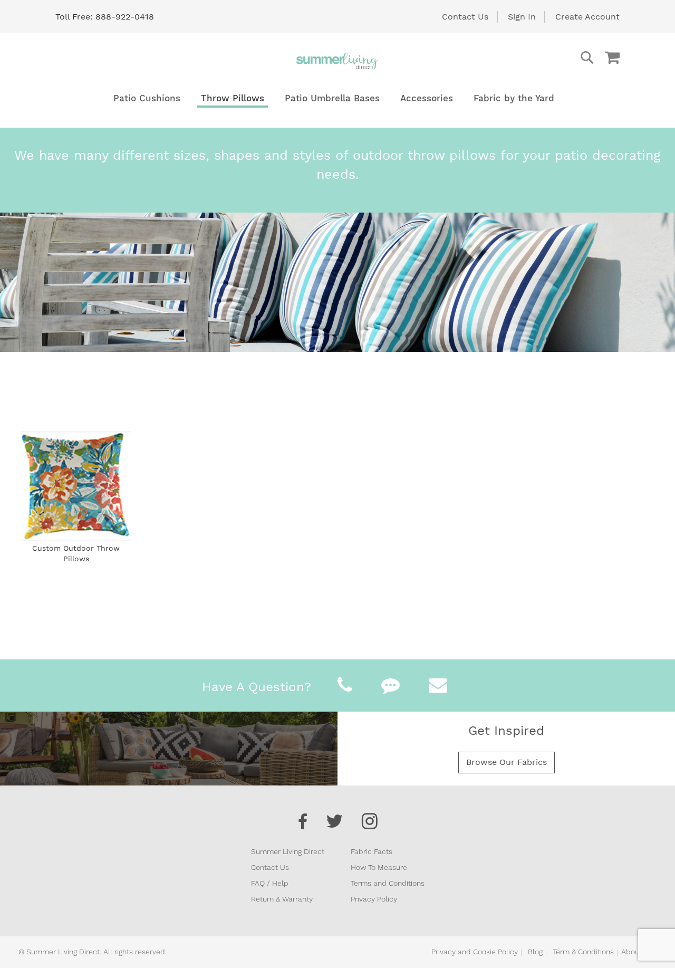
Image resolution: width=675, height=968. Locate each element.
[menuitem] (147, 98)
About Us (637, 951)
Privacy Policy (374, 899)
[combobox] (544, 57)
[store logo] (337, 60)
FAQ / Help (269, 883)
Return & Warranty (282, 899)
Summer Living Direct (287, 851)
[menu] (337, 98)
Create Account (587, 17)
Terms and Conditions (388, 883)
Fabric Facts (371, 851)
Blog (535, 951)
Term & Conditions (583, 951)
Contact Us (465, 17)
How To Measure (379, 867)
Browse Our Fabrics (506, 762)
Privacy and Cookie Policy (474, 951)
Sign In (522, 17)
